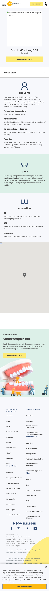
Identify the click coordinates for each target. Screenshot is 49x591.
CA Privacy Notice (24, 539)
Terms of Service (12, 535)
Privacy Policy (11, 539)
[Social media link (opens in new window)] (11, 529)
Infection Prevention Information (18, 537)
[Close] (46, 566)
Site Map (32, 543)
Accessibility (22, 543)
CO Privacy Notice (27, 541)
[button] (24, 274)
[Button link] (46, 4)
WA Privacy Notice (13, 541)
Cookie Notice (11, 543)
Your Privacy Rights (13, 546)
